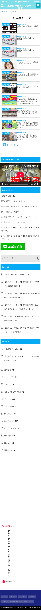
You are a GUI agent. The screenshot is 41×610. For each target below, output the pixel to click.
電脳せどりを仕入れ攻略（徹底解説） (27, 27)
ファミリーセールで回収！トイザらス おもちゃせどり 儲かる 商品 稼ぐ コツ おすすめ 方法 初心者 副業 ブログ (27, 136)
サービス (7, 384)
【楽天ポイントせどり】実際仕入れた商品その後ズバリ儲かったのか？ (22, 295)
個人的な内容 (9, 421)
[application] (20, 174)
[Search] (37, 258)
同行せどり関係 (10, 428)
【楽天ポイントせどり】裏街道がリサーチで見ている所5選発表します (22, 284)
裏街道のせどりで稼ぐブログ (20, 6)
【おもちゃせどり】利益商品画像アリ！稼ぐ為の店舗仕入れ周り (27, 75)
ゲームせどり (9, 377)
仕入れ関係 (8, 414)
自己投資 (7, 436)
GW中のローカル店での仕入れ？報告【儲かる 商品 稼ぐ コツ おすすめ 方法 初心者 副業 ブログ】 (27, 111)
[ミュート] (35, 184)
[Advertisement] (18, 474)
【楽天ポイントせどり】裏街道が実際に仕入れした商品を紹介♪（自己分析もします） (22, 307)
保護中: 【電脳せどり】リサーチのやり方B (27, 39)
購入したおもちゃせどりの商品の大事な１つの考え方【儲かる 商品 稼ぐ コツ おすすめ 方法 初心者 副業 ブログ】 (27, 124)
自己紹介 (7, 443)
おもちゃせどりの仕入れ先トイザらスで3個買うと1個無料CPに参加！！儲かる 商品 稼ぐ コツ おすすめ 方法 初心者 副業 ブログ (27, 100)
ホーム (5, 11)
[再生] (3, 184)
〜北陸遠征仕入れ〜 (11, 349)
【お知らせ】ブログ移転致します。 (17, 274)
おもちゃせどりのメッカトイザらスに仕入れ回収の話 (27, 87)
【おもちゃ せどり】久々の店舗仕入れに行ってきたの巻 (27, 63)
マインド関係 (9, 406)
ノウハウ (7, 399)
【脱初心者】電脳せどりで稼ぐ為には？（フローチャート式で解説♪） (22, 330)
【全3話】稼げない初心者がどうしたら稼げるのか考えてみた (21, 358)
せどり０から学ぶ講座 (12, 392)
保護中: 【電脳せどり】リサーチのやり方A (27, 51)
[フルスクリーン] (38, 184)
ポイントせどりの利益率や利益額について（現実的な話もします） (22, 318)
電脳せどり (8, 450)
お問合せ (7, 370)
